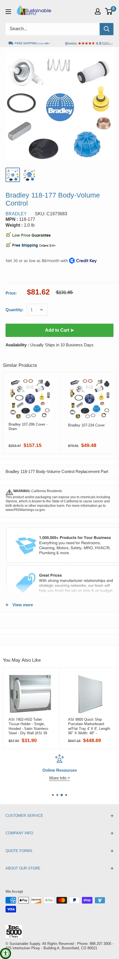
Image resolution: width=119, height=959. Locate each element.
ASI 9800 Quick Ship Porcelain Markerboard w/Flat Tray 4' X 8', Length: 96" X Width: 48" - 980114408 (89, 726)
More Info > (59, 778)
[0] (108, 11)
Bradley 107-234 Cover (86, 425)
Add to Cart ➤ (59, 330)
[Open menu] (8, 11)
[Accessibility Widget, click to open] (5, 953)
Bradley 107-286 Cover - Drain (28, 426)
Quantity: (15, 309)
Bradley (16, 213)
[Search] (106, 29)
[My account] (97, 11)
